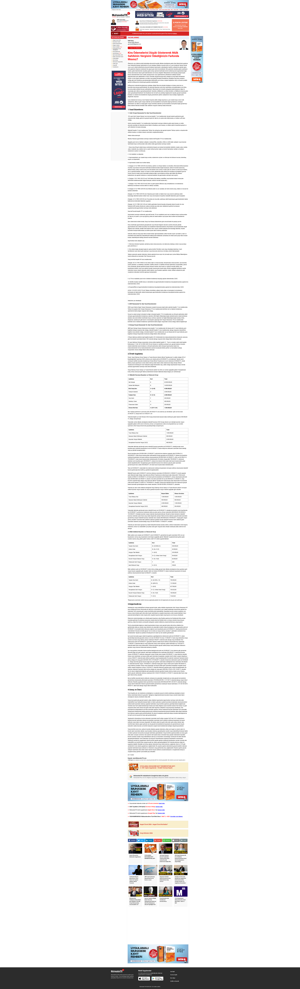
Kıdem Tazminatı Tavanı (118, 56)
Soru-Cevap (115, 60)
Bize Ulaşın (186, 9)
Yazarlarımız (115, 67)
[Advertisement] (119, 136)
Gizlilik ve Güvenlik (174, 981)
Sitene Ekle (176, 9)
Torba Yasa (115, 63)
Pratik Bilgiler (116, 58)
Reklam (180, 9)
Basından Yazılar (116, 41)
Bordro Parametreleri (117, 43)
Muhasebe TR (143, 986)
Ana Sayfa (138, 9)
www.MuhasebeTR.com (139, 758)
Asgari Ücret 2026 (145, 9)
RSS (172, 9)
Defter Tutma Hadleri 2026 (164, 9)
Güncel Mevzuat (116, 51)
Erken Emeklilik (117, 47)
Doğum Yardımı (116, 45)
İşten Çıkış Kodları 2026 (118, 55)
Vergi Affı (115, 65)
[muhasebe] (121, 17)
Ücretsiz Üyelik (173, 974)
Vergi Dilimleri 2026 (154, 9)
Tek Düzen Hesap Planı (118, 61)
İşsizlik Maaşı (117, 53)
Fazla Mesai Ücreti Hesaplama (117, 49)
